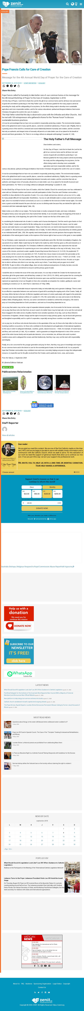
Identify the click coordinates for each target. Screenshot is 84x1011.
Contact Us (42, 987)
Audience (29, 984)
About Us (16, 984)
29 (63, 844)
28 (53, 844)
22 (63, 840)
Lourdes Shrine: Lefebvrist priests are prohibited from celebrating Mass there (37, 742)
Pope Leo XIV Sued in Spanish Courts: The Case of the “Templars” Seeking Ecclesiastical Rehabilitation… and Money (45, 733)
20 (42, 840)
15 (63, 836)
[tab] (32, 938)
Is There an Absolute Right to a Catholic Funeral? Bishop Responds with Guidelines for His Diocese (43, 753)
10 (9, 836)
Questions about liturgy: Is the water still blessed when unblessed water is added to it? (40, 722)
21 (53, 840)
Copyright (66, 984)
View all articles (8, 435)
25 (20, 844)
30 (74, 844)
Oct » (10, 849)
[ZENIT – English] (24, 4)
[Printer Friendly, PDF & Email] (8, 367)
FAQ (22, 984)
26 (31, 844)
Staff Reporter (30, 83)
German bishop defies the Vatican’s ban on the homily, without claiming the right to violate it (41, 763)
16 (74, 836)
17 (9, 840)
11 (20, 836)
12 (31, 836)
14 (53, 836)
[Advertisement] (42, 549)
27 (42, 844)
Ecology (5, 11)
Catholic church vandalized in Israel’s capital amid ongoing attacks (25, 702)
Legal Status (57, 984)
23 (74, 840)
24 (9, 844)
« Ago (6, 849)
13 (42, 836)
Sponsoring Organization (42, 984)
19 (31, 840)
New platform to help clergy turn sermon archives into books (23, 698)
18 (20, 840)
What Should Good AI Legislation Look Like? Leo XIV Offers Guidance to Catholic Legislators (33, 690)
